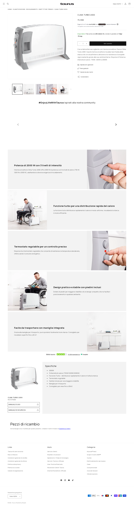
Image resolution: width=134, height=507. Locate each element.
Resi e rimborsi (13, 455)
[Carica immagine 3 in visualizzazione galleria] (40, 89)
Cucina (89, 458)
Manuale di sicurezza (17, 410)
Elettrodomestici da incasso (96, 461)
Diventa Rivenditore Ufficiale (56, 471)
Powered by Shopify (21, 502)
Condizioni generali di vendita (17, 458)
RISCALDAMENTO (32, 9)
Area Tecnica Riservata (55, 464)
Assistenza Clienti (64, 429)
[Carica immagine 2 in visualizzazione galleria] (29, 89)
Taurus (14, 502)
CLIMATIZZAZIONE (19, 9)
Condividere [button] (85, 77)
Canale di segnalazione (15, 471)
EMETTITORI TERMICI (46, 9)
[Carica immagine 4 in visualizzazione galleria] (51, 89)
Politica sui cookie (14, 467)
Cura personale (92, 467)
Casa (88, 464)
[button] (4, 4)
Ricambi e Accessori (54, 455)
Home (10, 9)
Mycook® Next (91, 451)
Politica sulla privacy (14, 464)
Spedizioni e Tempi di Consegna (57, 458)
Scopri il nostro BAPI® (94, 455)
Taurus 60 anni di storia (15, 451)
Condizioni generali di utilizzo (17, 461)
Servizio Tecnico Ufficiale (55, 461)
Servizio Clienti (52, 451)
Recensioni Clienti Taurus (55, 467)
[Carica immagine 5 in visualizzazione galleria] (63, 89)
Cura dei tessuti (92, 471)
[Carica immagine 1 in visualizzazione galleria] (17, 89)
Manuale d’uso (14, 404)
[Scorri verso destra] (71, 89)
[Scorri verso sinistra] (10, 89)
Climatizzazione (92, 474)
